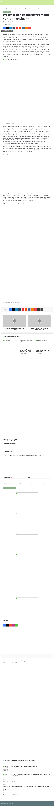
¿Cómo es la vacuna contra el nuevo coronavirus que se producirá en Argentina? (30, 774)
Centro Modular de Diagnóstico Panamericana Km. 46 (24, 766)
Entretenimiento (15, 8)
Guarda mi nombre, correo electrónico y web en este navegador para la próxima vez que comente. (24, 483)
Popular (9, 656)
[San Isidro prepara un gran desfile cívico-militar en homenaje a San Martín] (27, 344)
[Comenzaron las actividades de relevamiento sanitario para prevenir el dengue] (6, 788)
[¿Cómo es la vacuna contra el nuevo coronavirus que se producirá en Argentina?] (6, 776)
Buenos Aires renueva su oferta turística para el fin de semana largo (43, 350)
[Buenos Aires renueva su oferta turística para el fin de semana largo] (43, 344)
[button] (3, 641)
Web (29, 477)
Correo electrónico (7, 477)
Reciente (26, 656)
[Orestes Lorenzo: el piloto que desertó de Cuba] (6, 709)
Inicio (5, 8)
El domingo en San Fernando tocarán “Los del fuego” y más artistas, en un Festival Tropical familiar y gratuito (10, 441)
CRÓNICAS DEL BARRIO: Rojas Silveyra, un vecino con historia (25, 780)
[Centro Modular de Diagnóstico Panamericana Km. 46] (6, 769)
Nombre (5, 471)
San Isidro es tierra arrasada (18, 793)
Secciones (9, 8)
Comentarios (44, 656)
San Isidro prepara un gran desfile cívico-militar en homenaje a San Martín (26, 350)
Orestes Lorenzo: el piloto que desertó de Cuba (22, 661)
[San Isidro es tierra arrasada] (6, 794)
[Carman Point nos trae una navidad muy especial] (6, 762)
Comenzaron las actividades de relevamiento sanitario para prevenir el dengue (30, 786)
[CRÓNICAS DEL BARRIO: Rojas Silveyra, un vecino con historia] (6, 782)
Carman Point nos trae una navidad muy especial (23, 760)
